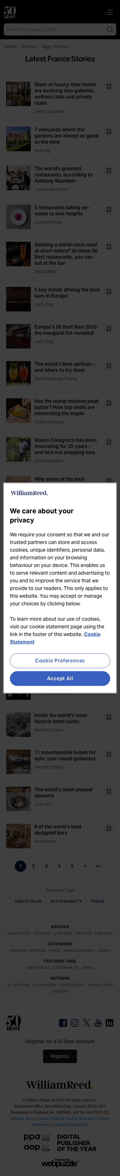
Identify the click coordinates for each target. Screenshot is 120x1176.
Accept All (60, 678)
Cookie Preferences (60, 660)
